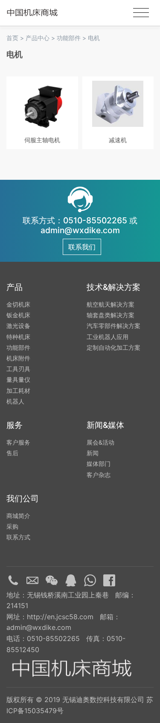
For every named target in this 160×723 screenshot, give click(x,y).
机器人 (15, 401)
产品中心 (37, 37)
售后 (12, 453)
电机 (94, 37)
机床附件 (18, 358)
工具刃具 (18, 368)
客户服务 (18, 442)
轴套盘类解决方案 (110, 315)
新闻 (93, 453)
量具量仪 (18, 379)
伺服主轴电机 (42, 139)
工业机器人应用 (107, 336)
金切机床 (18, 304)
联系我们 (82, 247)
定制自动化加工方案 (113, 347)
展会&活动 (100, 442)
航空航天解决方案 (110, 304)
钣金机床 (18, 315)
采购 (12, 526)
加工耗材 (18, 390)
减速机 (118, 139)
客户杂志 (99, 474)
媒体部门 (99, 463)
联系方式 (18, 537)
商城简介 (18, 515)
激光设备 (18, 325)
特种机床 (18, 336)
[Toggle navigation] (141, 12)
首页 (12, 37)
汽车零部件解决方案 (113, 325)
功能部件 (69, 37)
